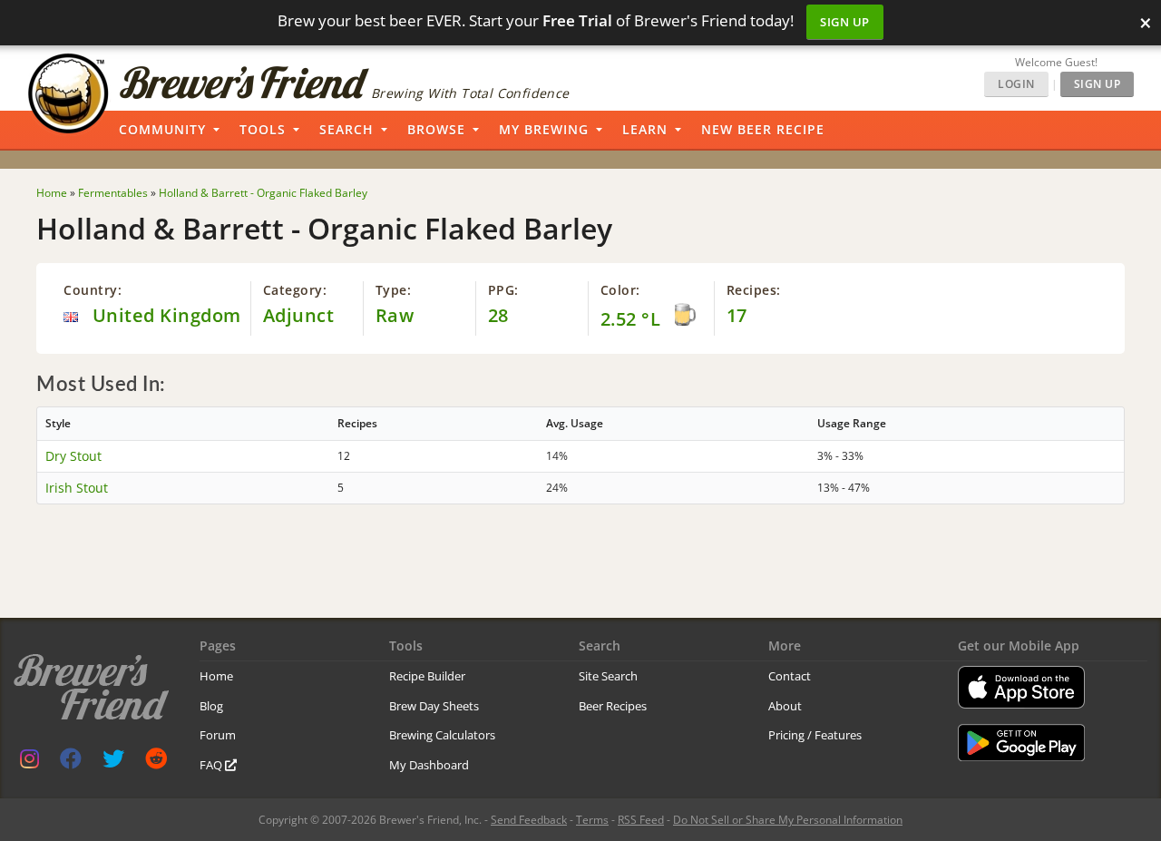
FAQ (212, 765)
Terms (592, 819)
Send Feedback (529, 819)
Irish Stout (76, 487)
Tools (262, 129)
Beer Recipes (613, 706)
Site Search (608, 676)
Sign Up (845, 22)
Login (1016, 84)
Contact (789, 676)
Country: (92, 289)
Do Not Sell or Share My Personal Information (787, 819)
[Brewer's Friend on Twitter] (113, 762)
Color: (620, 289)
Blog (211, 706)
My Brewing (544, 129)
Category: (295, 289)
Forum (218, 735)
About (785, 706)
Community (162, 129)
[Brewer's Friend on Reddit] (156, 762)
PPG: (503, 289)
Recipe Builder (427, 676)
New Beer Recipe (762, 129)
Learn (645, 129)
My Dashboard (429, 765)
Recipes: (754, 289)
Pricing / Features (815, 735)
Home (216, 676)
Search (346, 129)
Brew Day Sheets (434, 706)
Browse (436, 129)
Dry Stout (73, 456)
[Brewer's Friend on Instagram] (29, 762)
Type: (394, 289)
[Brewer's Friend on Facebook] (71, 762)
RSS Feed (641, 819)
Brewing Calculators (442, 735)
